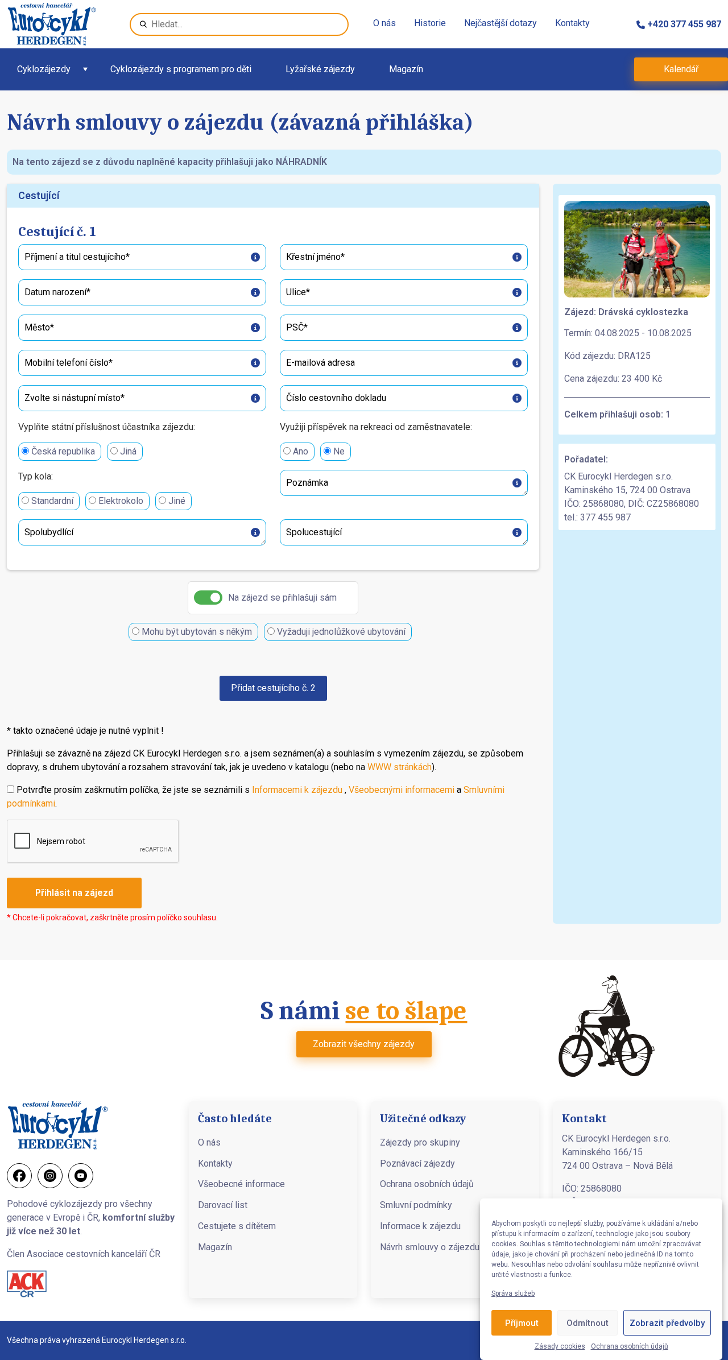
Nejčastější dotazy (500, 23)
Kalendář (681, 69)
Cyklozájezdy (44, 69)
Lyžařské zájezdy (320, 69)
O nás (384, 23)
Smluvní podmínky (416, 1205)
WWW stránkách (399, 767)
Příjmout (522, 1323)
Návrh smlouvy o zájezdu (429, 1247)
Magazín (406, 69)
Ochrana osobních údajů (629, 1346)
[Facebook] (19, 1175)
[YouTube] (80, 1175)
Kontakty (572, 23)
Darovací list (222, 1205)
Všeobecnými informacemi (401, 789)
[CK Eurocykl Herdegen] (52, 24)
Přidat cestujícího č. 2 (273, 688)
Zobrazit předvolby (667, 1323)
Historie (430, 23)
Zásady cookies (560, 1346)
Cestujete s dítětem (237, 1226)
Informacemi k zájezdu (297, 789)
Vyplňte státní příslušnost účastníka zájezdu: (106, 426)
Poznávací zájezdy (417, 1163)
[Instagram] (50, 1175)
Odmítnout (587, 1323)
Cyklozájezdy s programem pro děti (180, 69)
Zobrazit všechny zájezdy (364, 1044)
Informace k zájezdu (420, 1226)
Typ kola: (35, 476)
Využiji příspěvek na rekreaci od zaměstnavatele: (376, 426)
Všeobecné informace (241, 1184)
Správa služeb (513, 1293)
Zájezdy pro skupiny (420, 1142)
